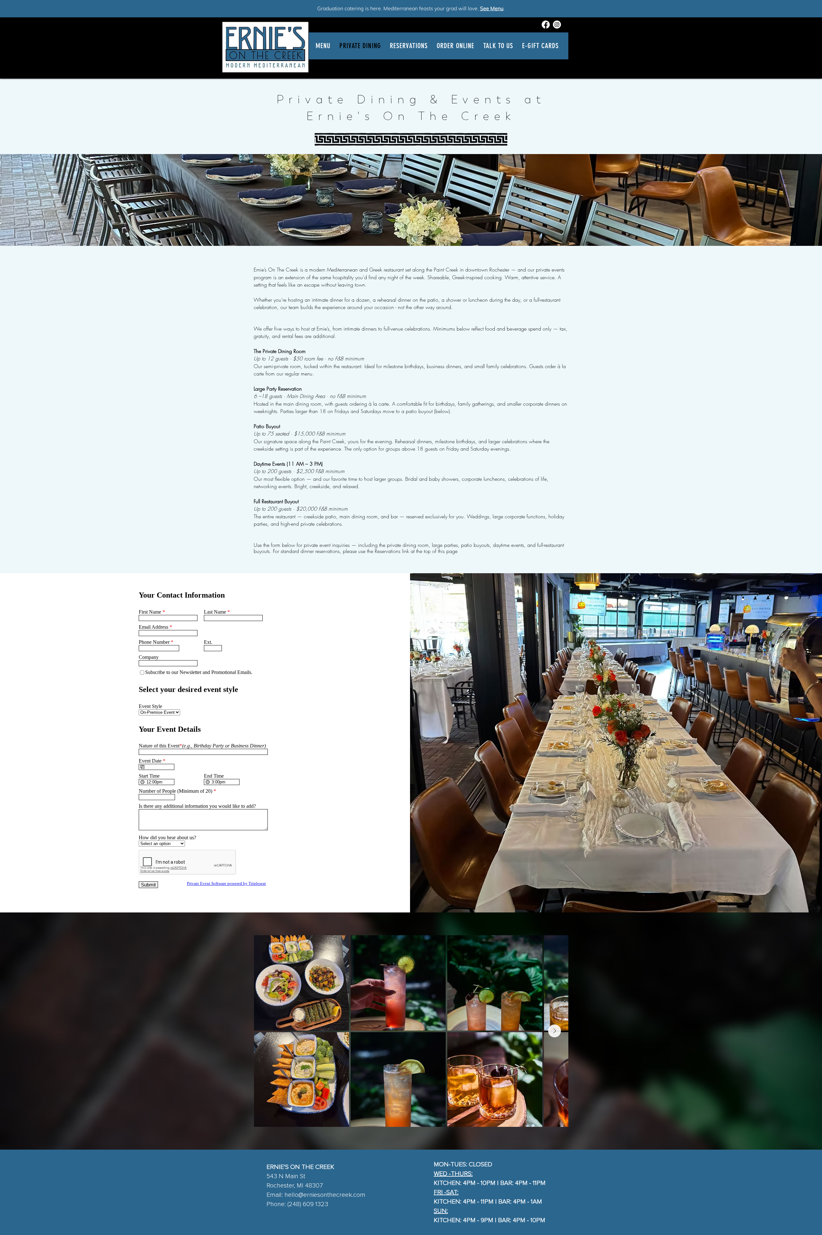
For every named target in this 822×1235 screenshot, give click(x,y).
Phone (275, 1204)
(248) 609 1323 (307, 1204)
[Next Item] (554, 1030)
